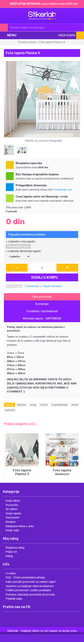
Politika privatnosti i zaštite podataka (28, 590)
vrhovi (43, 404)
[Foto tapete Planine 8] (42, 99)
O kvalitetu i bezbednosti (42, 311)
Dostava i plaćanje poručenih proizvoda (30, 594)
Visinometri (12, 517)
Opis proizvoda (42, 296)
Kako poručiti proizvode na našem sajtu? (31, 581)
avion (74, 404)
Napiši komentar (52, 286)
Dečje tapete (13, 513)
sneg (33, 404)
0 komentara (32, 286)
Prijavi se (11, 551)
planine (21, 404)
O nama (10, 573)
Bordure (11, 521)
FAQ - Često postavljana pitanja (25, 577)
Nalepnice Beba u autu (20, 526)
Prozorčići (12, 505)
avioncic (10, 410)
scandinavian (59, 404)
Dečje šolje (12, 530)
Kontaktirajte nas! (63, 189)
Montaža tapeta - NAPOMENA (42, 318)
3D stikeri (11, 509)
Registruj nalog (15, 547)
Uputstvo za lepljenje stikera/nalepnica (30, 586)
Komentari (42, 304)
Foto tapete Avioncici (38, 472)
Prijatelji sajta (14, 598)
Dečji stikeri (13, 500)
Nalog (9, 556)
